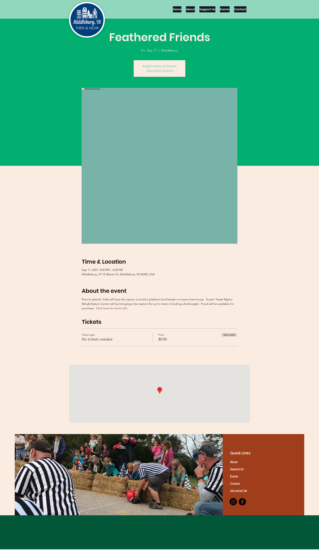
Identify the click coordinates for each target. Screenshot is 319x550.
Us (242, 469)
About (234, 461)
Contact (235, 483)
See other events (159, 70)
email (239, 490)
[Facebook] (242, 501)
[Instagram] (233, 501)
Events (234, 476)
